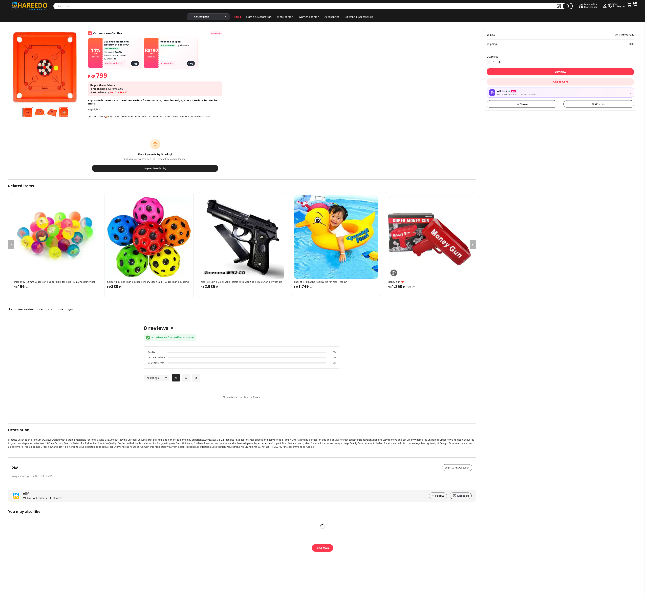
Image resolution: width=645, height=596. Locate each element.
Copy (135, 63)
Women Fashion (309, 17)
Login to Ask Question (457, 467)
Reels (237, 17)
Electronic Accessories (359, 17)
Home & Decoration (259, 17)
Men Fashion (285, 17)
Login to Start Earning (155, 168)
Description (46, 309)
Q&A (71, 309)
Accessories (332, 17)
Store (60, 309)
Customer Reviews (23, 309)
